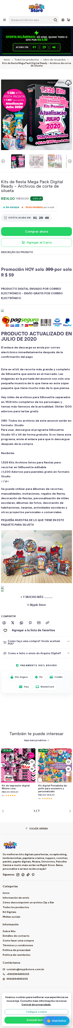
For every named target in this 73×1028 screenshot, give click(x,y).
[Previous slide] (3, 161)
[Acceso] (63, 20)
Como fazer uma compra (18, 940)
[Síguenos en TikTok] (28, 874)
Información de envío (16, 897)
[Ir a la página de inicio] (36, 8)
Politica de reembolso (16, 954)
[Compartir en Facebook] (4, 623)
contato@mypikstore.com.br (25, 969)
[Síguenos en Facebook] (23, 874)
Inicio (7, 60)
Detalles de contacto (16, 935)
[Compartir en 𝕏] (13, 623)
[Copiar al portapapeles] (47, 623)
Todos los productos (27, 60)
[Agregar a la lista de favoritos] (32, 762)
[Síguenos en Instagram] (17, 874)
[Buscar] (55, 19)
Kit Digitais (9, 912)
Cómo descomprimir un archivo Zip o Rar (28, 902)
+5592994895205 (18, 974)
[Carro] (68, 20)
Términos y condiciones (18, 945)
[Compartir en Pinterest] (30, 623)
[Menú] (4, 20)
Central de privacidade (36, 1004)
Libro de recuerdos (54, 60)
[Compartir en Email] (39, 623)
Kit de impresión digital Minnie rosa (16, 787)
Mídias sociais (11, 916)
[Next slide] (69, 161)
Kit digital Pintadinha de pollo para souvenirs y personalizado (52, 788)
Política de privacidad (16, 950)
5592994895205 (17, 978)
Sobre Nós (9, 931)
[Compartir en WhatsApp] (21, 623)
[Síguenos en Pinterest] (33, 874)
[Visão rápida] (32, 769)
